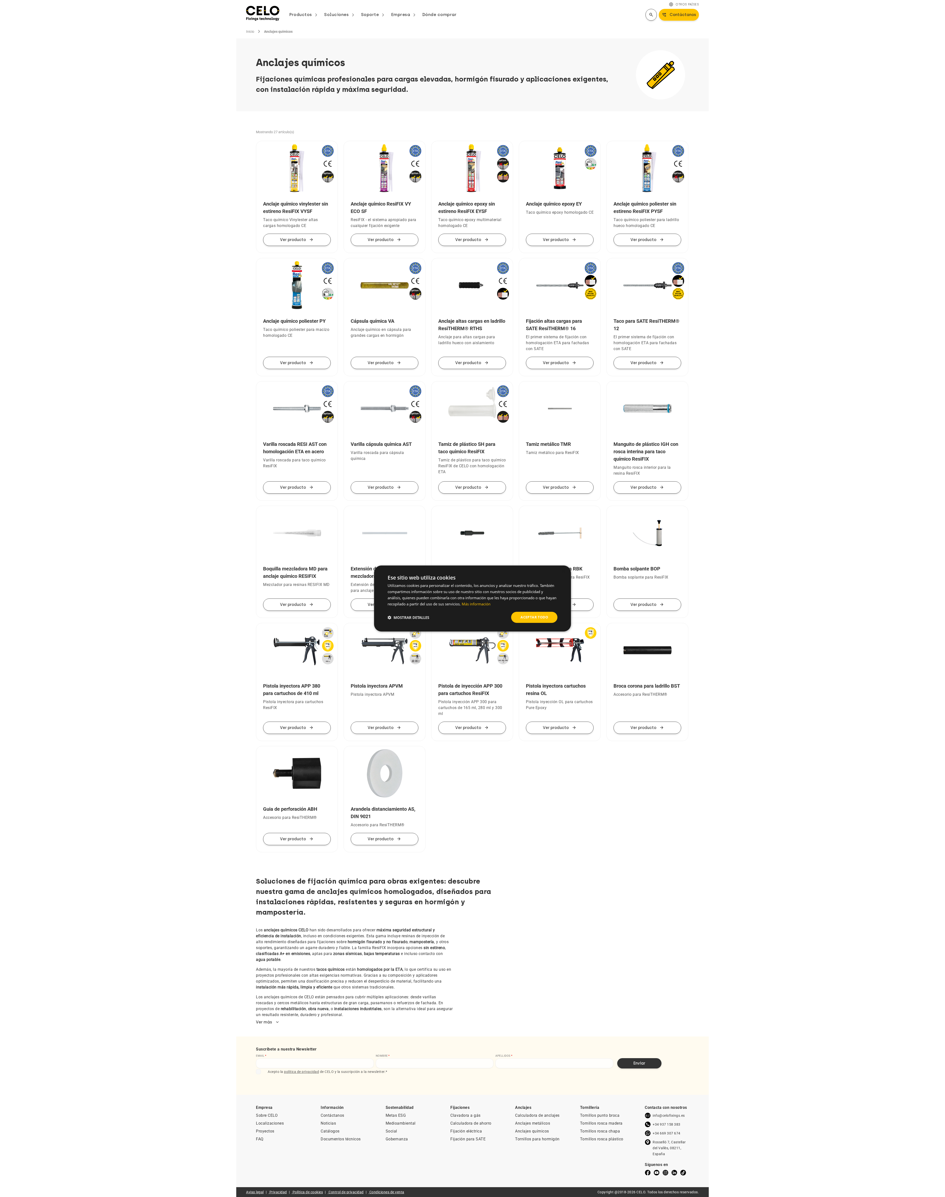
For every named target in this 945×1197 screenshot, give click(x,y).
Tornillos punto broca (600, 1115)
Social (391, 1131)
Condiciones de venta (386, 1192)
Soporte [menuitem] (373, 14)
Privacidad (278, 1192)
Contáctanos (332, 1115)
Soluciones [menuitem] (340, 14)
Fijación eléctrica (466, 1131)
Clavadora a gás (465, 1115)
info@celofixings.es (669, 1115)
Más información (476, 603)
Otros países (684, 4)
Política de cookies (308, 1192)
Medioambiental (401, 1123)
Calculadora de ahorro (470, 1123)
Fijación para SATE (468, 1139)
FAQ (260, 1139)
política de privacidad (301, 1072)
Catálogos (330, 1131)
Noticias (328, 1123)
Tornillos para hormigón (537, 1139)
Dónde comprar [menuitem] (439, 14)
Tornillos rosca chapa (600, 1131)
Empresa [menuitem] (404, 14)
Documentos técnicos (341, 1139)
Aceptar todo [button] (534, 617)
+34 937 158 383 (666, 1124)
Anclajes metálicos (532, 1123)
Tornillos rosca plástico (601, 1139)
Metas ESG (396, 1115)
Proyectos (265, 1131)
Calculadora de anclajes (537, 1115)
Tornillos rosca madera (601, 1123)
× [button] (563, 571)
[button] (408, 617)
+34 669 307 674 (666, 1133)
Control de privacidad (346, 1192)
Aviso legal (255, 1192)
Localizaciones (270, 1123)
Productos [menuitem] (304, 14)
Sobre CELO (267, 1115)
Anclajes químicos (532, 1131)
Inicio (250, 31)
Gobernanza (397, 1139)
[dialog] (472, 598)
